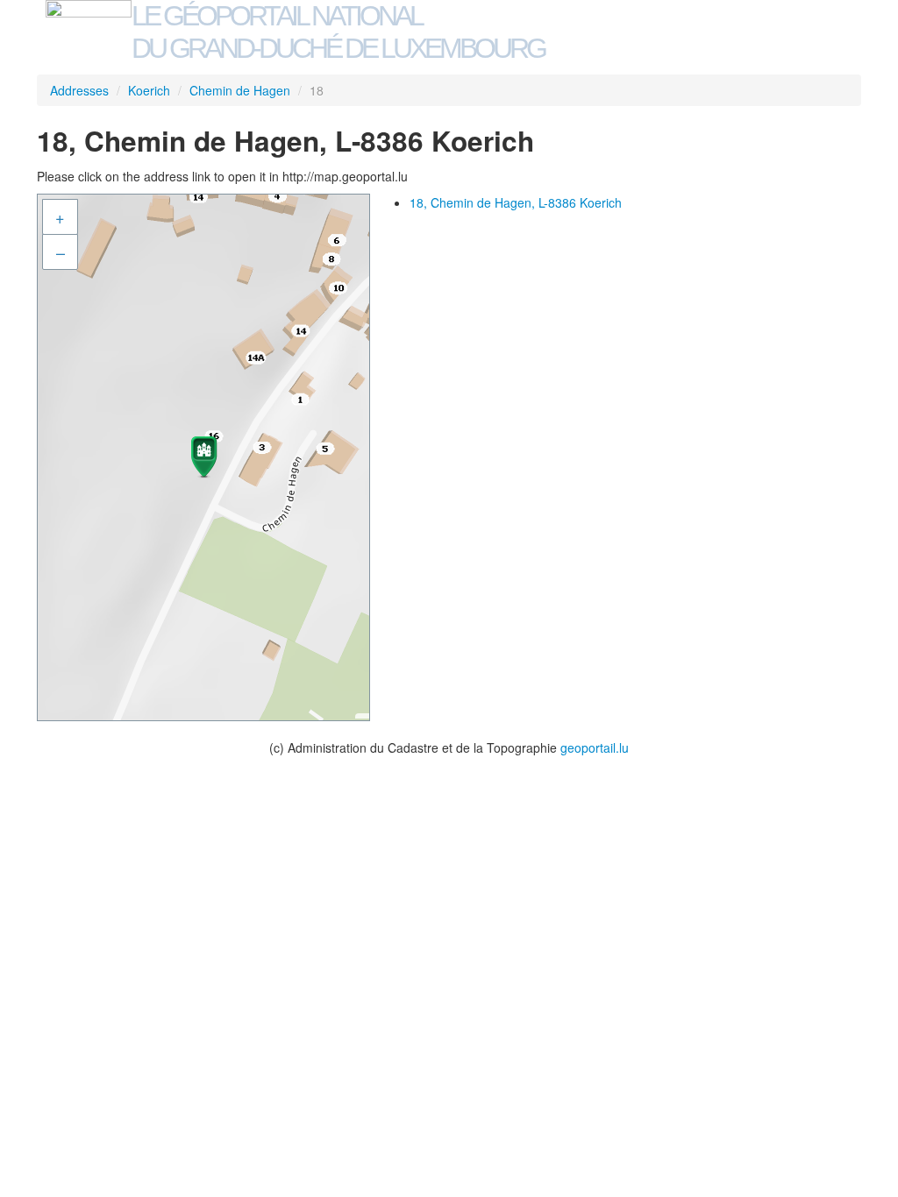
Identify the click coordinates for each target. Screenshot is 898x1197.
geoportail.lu (594, 747)
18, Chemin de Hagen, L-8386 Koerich (516, 202)
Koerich (149, 90)
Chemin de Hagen (239, 90)
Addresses (79, 90)
